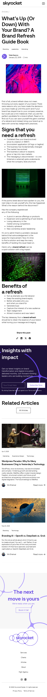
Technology (30, 456)
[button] (43, 3)
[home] (12, 3)
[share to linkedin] (21, 338)
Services (23, 653)
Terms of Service (29, 691)
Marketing (6, 456)
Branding (6, 530)
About (23, 667)
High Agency (23, 672)
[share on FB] (30, 338)
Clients (23, 657)
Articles (5, 11)
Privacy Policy (17, 691)
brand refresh (19, 247)
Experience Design (18, 456)
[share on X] (25, 338)
